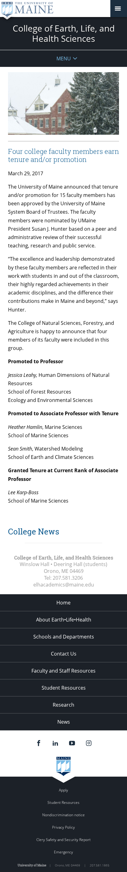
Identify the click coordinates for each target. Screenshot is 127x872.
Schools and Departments (63, 636)
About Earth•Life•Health (63, 619)
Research (63, 704)
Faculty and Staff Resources (63, 670)
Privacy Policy (63, 827)
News (63, 721)
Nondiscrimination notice (63, 814)
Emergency (63, 852)
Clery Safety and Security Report (63, 839)
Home (63, 602)
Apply (63, 790)
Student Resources (64, 687)
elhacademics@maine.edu (63, 584)
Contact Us (63, 653)
